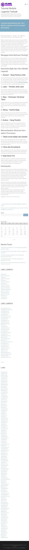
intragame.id (4, 441)
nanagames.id (4, 491)
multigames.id (4, 526)
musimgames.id (4, 396)
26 (9, 234)
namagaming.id (4, 376)
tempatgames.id (4, 438)
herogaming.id (4, 372)
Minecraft (10, 37)
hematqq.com (4, 295)
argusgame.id (4, 425)
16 (25, 230)
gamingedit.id (4, 457)
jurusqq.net (3, 280)
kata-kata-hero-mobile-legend (12, 196)
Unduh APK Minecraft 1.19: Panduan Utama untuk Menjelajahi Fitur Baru (12, 259)
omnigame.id (4, 442)
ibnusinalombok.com (5, 352)
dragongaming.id (5, 513)
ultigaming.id (4, 514)
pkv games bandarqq (23, 82)
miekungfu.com (4, 326)
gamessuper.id (4, 389)
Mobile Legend (15, 37)
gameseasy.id (4, 519)
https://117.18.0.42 (5, 281)
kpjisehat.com (4, 337)
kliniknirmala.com (5, 343)
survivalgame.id (4, 428)
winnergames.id (4, 419)
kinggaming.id (4, 509)
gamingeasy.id (4, 502)
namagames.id (4, 398)
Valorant (21, 37)
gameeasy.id (4, 529)
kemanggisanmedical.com (7, 341)
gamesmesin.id (4, 384)
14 (17, 230)
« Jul (14, 239)
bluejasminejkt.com (5, 323)
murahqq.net (4, 283)
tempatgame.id (4, 448)
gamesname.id (4, 522)
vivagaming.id (4, 378)
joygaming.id (4, 490)
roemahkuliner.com (5, 312)
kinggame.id (3, 536)
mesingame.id (4, 410)
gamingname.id (4, 505)
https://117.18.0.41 (5, 285)
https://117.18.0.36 (5, 275)
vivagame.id (3, 412)
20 (13, 232)
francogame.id (4, 470)
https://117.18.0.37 (5, 291)
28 (17, 234)
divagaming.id (4, 373)
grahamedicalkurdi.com (6, 354)
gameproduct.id (4, 465)
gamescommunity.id (5, 479)
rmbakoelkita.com (5, 320)
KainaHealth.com (5, 346)
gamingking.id (4, 506)
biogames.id (4, 433)
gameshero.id (4, 383)
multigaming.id (4, 516)
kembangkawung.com (6, 332)
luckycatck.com (4, 318)
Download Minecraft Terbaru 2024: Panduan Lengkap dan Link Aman (14, 252)
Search (2, 213)
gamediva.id (3, 404)
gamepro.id (3, 534)
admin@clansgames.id (7, 35)
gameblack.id (4, 471)
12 (9, 230)
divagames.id (4, 393)
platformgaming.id (5, 508)
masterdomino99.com (6, 289)
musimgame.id (4, 409)
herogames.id (4, 390)
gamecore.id (4, 399)
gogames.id (3, 523)
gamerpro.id (3, 500)
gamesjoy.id (3, 480)
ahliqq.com (3, 277)
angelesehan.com (5, 322)
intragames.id (4, 435)
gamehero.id (4, 402)
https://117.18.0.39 (5, 278)
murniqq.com (4, 297)
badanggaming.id (5, 468)
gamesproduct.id (5, 450)
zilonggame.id (4, 422)
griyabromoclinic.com (6, 357)
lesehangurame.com (5, 308)
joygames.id (3, 482)
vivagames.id (4, 395)
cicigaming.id (4, 456)
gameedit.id (3, 467)
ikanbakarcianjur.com (5, 335)
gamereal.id (3, 462)
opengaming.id (4, 418)
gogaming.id (4, 511)
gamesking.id (4, 520)
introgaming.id (4, 436)
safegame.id (4, 430)
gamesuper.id (4, 405)
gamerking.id (4, 499)
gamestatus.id (4, 532)
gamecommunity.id (5, 496)
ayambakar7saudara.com (6, 309)
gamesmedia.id (4, 485)
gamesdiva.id (4, 387)
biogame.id (3, 445)
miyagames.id (4, 451)
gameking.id (3, 531)
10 (1, 230)
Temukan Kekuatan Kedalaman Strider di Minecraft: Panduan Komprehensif (12, 255)
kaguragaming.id (4, 503)
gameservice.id (4, 464)
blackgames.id (4, 454)
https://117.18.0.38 (5, 288)
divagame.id (3, 413)
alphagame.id (4, 474)
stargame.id (3, 416)
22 (21, 232)
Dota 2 (23, 35)
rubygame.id (4, 424)
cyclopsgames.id (5, 484)
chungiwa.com (4, 334)
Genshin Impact (4, 37)
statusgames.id (4, 528)
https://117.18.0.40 (5, 294)
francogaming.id (4, 461)
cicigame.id (3, 476)
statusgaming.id (4, 517)
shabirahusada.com (5, 348)
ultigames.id (3, 525)
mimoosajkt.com (4, 331)
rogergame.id (4, 473)
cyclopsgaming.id (5, 493)
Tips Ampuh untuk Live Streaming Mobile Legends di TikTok (14, 204)
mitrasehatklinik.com (5, 338)
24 (1, 234)
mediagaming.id (4, 488)
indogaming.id (4, 375)
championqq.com (5, 292)
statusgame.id (4, 381)
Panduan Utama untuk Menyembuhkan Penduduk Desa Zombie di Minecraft (13, 263)
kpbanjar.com (4, 340)
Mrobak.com (4, 325)
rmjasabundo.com (5, 329)
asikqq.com (3, 274)
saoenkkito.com (4, 314)
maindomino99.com (5, 286)
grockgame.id (4, 427)
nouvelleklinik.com (5, 345)
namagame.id (4, 415)
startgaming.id (4, 379)
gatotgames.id (4, 453)
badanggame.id (4, 477)
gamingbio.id (4, 431)
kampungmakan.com (5, 317)
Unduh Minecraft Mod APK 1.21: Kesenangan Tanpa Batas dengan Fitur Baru (14, 248)
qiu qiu (2, 362)
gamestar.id (3, 407)
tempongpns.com (5, 311)
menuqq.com (4, 298)
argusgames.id (4, 421)
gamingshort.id (4, 459)
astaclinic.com (4, 351)
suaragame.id (4, 439)
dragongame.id (4, 537)
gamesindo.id (4, 386)
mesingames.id (4, 392)
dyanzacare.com (5, 355)
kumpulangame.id (5, 447)
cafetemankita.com (5, 328)
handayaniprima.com (5, 315)
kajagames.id (4, 487)
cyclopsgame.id (4, 494)
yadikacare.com (4, 349)
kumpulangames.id (5, 444)
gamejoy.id (3, 497)
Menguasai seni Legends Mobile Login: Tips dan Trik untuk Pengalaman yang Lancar (14, 208)
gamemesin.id (4, 401)
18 (5, 232)
